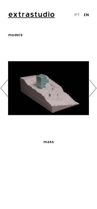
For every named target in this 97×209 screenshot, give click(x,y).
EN (86, 14)
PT (77, 14)
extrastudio (31, 14)
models (15, 34)
